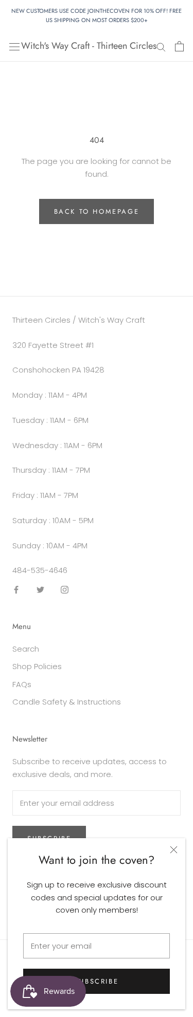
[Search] (161, 46)
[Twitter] (40, 589)
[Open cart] (179, 46)
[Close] (174, 850)
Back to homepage (96, 211)
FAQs (21, 684)
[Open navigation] (14, 46)
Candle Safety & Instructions (66, 701)
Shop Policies (37, 666)
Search (25, 648)
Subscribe (96, 981)
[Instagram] (64, 589)
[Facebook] (16, 589)
